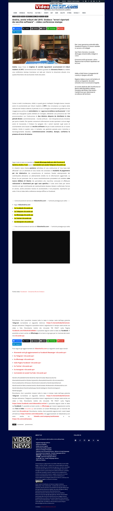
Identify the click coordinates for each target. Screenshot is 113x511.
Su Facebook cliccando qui (23, 208)
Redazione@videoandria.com (48, 507)
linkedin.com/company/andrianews (46, 416)
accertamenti (20, 424)
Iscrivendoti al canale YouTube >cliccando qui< (30, 373)
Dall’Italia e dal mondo (83, 70)
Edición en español (41, 444)
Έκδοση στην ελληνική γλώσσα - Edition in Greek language (52, 451)
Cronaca (22, 13)
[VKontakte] (99, 1)
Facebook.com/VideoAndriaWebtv (24, 331)
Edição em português (42, 446)
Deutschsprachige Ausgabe (43, 448)
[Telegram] (94, 1)
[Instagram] (91, 1)
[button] (83, 1)
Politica (30, 13)
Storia (69, 13)
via (45, 406)
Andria (18, 16)
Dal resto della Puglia (82, 41)
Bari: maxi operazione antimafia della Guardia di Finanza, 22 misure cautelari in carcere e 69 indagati (87, 46)
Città (14, 16)
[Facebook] (88, 1)
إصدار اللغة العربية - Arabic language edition (47, 458)
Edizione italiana (40, 460)
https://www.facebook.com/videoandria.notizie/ (29, 403)
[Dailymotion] (86, 1)
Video (84, 13)
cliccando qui (29, 409)
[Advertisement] (41, 89)
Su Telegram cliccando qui (23, 211)
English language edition (43, 442)
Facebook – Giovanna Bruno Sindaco (32, 292)
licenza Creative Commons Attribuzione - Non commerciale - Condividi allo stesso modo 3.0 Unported (51, 485)
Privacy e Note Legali (73, 1)
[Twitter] (96, 1)
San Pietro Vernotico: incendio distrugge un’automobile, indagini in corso (86, 54)
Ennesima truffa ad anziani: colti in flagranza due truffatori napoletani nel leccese (87, 61)
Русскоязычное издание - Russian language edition (50, 453)
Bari (56, 13)
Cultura (37, 13)
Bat (52, 13)
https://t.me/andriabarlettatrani (58, 323)
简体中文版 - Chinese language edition (46, 455)
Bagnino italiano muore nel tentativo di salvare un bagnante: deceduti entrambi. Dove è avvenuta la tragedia (87, 81)
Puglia (23, 16)
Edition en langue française (43, 449)
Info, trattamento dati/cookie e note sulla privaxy (50, 439)
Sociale (76, 13)
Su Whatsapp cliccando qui (23, 215)
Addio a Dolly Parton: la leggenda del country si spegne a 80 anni (86, 74)
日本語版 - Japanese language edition (46, 456)
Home (15, 13)
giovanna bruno (29, 424)
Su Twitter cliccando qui (22, 218)
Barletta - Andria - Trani (32, 16)
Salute (62, 13)
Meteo (64, 1)
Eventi (46, 13)
